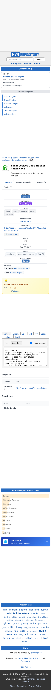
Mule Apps (8, 107)
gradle (16, 623)
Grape (43, 334)
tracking (24, 211)
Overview (8, 182)
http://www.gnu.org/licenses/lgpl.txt (31, 388)
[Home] (25, 56)
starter (20, 638)
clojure (7, 616)
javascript (42, 623)
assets (44, 609)
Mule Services (10, 114)
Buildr (17, 337)
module (9, 631)
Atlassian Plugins (11, 103)
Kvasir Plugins (10, 100)
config (22, 617)
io (31, 623)
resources (11, 634)
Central (25, 261)
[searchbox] (19, 59)
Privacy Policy (35, 686)
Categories (16, 63)
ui (41, 638)
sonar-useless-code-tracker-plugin (22, 158)
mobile (45, 627)
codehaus (9, 214)
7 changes (16, 291)
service (42, 634)
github (8, 623)
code (15, 211)
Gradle (16, 334)
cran (29, 617)
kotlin (11, 627)
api (31, 609)
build (9, 613)
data (34, 617)
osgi (23, 631)
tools (36, 638)
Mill (30, 334)
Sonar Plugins (10, 96)
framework (40, 620)
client (42, 613)
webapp (25, 641)
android (13, 609)
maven (36, 627)
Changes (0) (41, 182)
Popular (28, 63)
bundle (34, 613)
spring (7, 638)
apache (23, 609)
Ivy (36, 334)
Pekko (38, 658)
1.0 (15, 287)
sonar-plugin (26, 254)
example (19, 620)
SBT (24, 334)
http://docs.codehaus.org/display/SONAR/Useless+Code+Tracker (25, 229)
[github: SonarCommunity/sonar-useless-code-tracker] (25, 241)
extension (29, 620)
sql (13, 638)
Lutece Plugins (10, 110)
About (37, 63)
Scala (20, 658)
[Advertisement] (25, 25)
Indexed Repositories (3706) (25, 490)
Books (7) (8, 187)
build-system (21, 613)
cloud (15, 617)
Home (4, 157)
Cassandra (25, 661)
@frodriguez (36, 652)
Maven (7, 334)
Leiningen (8, 337)
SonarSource (25, 221)
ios (35, 623)
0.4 (23, 168)
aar (5, 609)
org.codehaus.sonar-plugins (21, 157)
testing (29, 638)
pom (11, 254)
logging (27, 627)
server (33, 634)
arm (36, 609)
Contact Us (22, 686)
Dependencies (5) (24, 182)
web (45, 638)
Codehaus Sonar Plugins (13, 77)
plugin (8, 211)
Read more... (25, 667)
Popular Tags (25, 605)
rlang (21, 634)
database (43, 616)
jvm (4, 627)
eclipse (10, 620)
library (19, 627)
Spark (31, 658)
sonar (32, 211)
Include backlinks (39, 343)
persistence (32, 631)
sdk (27, 634)
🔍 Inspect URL (11, 234)
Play (26, 658)
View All (41, 254)
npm (16, 631)
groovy (25, 623)
